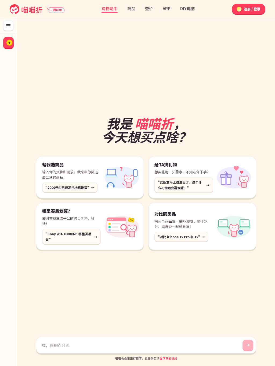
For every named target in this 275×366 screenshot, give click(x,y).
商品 (131, 8)
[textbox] (140, 345)
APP (167, 8)
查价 (149, 8)
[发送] (248, 345)
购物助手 (110, 8)
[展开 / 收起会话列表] (8, 26)
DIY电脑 (187, 8)
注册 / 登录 (252, 9)
